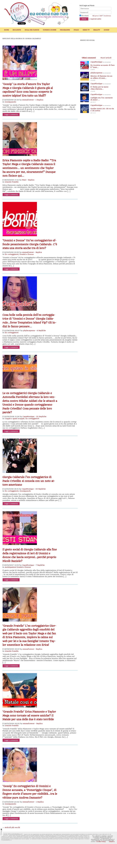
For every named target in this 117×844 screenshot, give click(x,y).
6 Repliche (41, 330)
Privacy (1, 832)
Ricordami (85, 16)
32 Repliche (41, 416)
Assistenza (107, 16)
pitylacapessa (29, 330)
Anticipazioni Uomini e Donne (18, 567)
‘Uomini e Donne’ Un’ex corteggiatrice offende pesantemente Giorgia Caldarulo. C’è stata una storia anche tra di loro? (30, 244)
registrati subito (95, 19)
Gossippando (10, 102)
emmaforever (28, 100)
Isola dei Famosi (32, 30)
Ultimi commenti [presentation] (89, 58)
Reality (96, 30)
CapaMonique (28, 416)
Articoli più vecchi (11, 827)
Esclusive (17, 30)
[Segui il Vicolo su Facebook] (84, 46)
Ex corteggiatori (11, 254)
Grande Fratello (12, 182)
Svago (76, 30)
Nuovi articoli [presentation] (106, 58)
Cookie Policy (101, 841)
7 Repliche (40, 565)
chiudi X (111, 841)
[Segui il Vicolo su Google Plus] (99, 46)
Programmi (65, 30)
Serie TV (86, 30)
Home (6, 30)
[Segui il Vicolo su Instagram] (107, 46)
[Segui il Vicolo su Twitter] (91, 46)
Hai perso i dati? (97, 16)
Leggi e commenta (11, 114)
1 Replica (39, 100)
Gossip (106, 30)
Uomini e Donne (49, 30)
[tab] (88, 58)
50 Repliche (41, 489)
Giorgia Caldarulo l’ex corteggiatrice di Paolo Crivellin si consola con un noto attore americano (29, 481)
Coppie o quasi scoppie (14, 419)
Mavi (24, 180)
